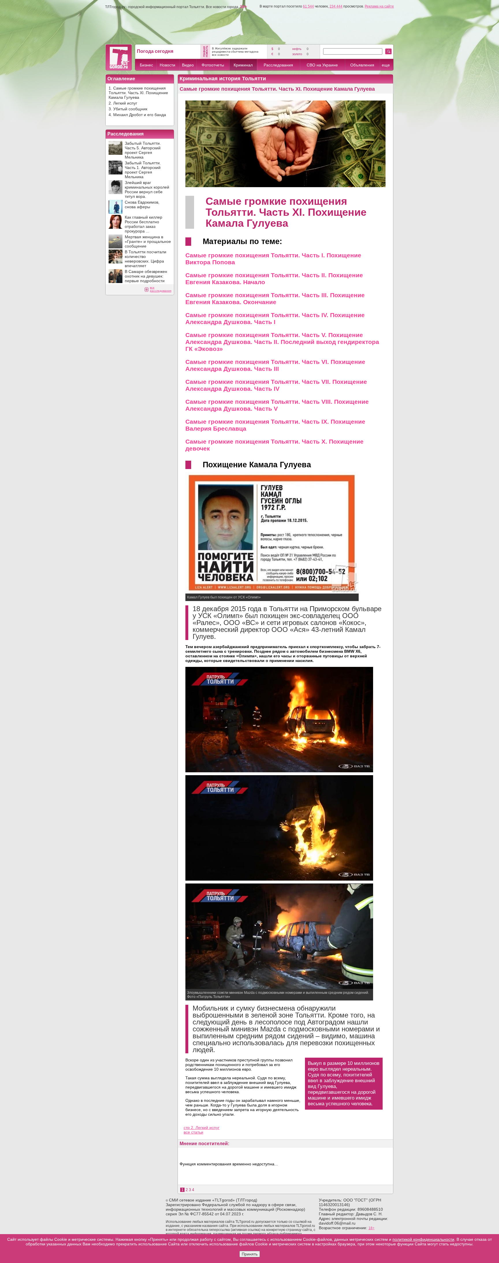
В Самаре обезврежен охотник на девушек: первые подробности (146, 276)
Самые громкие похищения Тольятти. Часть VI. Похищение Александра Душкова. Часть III (275, 365)
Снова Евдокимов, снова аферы (142, 204)
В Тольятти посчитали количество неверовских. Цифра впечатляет (145, 259)
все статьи (193, 1132)
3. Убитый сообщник (128, 109)
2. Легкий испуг (123, 103)
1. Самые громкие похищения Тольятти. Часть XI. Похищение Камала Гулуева (138, 93)
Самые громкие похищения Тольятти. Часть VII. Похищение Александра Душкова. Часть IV (276, 385)
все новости (220, 54)
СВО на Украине (322, 65)
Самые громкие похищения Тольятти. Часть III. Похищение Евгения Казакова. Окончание (275, 298)
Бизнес (146, 65)
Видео (188, 65)
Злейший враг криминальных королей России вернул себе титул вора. (147, 189)
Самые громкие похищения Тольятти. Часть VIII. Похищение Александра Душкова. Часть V (277, 405)
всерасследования (160, 289)
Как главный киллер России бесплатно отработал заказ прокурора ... (143, 224)
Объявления (362, 65)
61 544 (308, 6)
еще (386, 65)
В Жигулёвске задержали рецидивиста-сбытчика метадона (235, 50)
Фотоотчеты (213, 65)
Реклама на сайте (379, 6)
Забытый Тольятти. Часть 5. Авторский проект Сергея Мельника (143, 150)
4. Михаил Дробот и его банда (137, 114)
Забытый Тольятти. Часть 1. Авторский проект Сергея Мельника (143, 170)
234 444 (335, 6)
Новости (167, 65)
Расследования (278, 65)
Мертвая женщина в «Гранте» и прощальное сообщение (148, 241)
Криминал (243, 65)
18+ (371, 1228)
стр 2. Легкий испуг (201, 1127)
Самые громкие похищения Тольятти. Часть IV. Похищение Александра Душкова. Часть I (275, 318)
